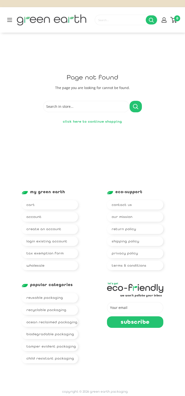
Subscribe (135, 321)
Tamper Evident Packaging (51, 346)
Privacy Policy (125, 253)
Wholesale (35, 265)
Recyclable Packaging (46, 310)
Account (34, 217)
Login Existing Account (46, 241)
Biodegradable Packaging (50, 334)
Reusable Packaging (44, 298)
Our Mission (122, 217)
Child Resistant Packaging (50, 358)
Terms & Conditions (129, 265)
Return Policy (124, 229)
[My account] (164, 20)
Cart (30, 205)
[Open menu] (9, 20)
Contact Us (122, 205)
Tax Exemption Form (45, 253)
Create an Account (43, 229)
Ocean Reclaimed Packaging (52, 322)
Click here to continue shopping (92, 122)
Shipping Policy (125, 241)
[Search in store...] (136, 106)
